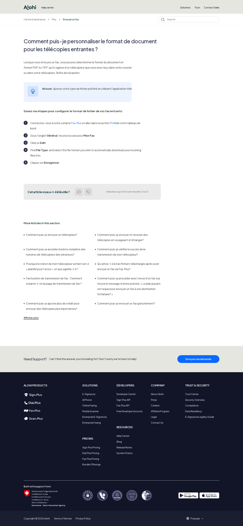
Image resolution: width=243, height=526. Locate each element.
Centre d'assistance (34, 19)
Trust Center (192, 394)
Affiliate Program (160, 411)
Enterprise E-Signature (94, 416)
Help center (47, 7)
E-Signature (88, 394)
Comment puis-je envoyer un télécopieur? (51, 234)
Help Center (123, 435)
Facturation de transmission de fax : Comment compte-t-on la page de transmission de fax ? (54, 281)
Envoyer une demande (198, 358)
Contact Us (157, 422)
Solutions (185, 7)
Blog (119, 441)
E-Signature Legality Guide (199, 416)
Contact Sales (211, 7)
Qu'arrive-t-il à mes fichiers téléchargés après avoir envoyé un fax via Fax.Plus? (128, 266)
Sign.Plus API (123, 399)
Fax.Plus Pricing (90, 458)
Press (154, 399)
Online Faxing (89, 405)
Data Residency (193, 411)
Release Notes (124, 447)
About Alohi (157, 394)
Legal (154, 416)
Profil (113, 123)
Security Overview (195, 399)
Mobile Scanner (90, 411)
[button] (196, 518)
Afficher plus (31, 317)
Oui (79, 192)
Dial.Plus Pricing (90, 452)
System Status (125, 452)
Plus (54, 19)
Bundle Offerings (91, 464)
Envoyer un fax (71, 19)
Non (88, 192)
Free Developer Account (130, 411)
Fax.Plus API (123, 405)
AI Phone (87, 399)
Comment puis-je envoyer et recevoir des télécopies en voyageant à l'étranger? (122, 237)
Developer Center (126, 394)
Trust (197, 7)
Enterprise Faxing (91, 422)
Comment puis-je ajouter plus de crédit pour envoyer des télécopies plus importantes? (53, 306)
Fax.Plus (76, 123)
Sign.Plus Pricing (91, 447)
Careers (155, 405)
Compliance (192, 405)
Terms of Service (63, 518)
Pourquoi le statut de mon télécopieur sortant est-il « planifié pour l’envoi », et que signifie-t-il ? (57, 266)
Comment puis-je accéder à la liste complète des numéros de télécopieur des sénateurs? (55, 251)
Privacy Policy (83, 518)
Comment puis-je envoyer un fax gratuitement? (126, 303)
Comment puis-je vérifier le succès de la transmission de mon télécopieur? (121, 251)
